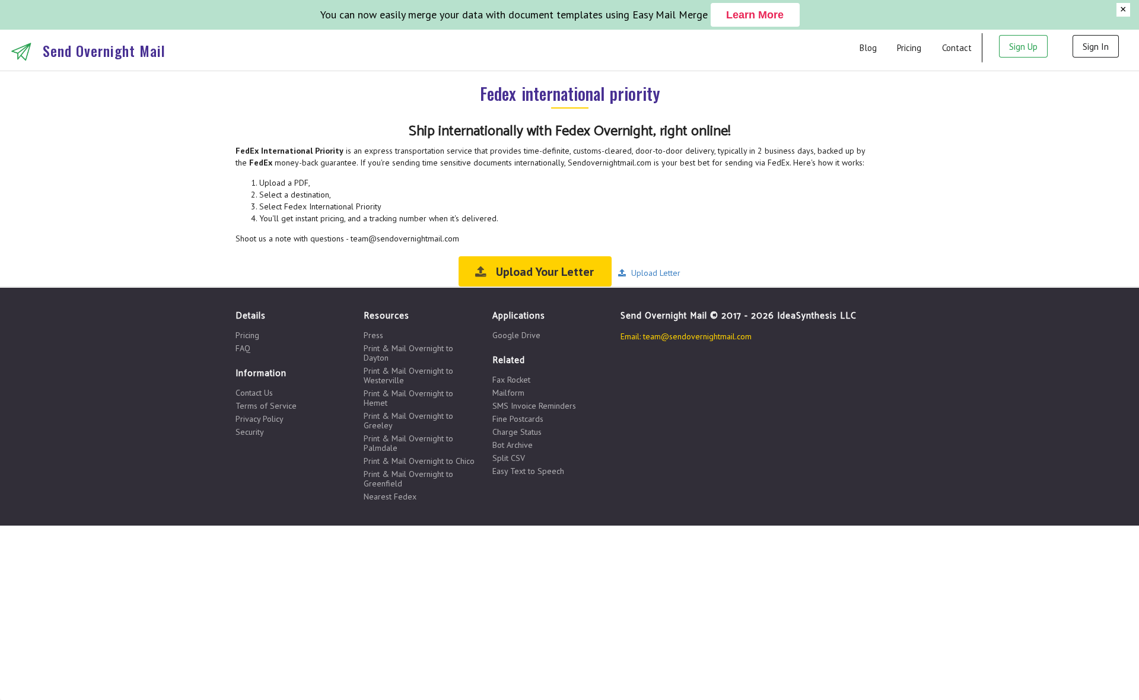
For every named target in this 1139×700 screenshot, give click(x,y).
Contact (957, 47)
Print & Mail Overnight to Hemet (408, 398)
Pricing (909, 47)
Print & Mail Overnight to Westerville (408, 375)
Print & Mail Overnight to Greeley (408, 421)
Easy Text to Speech (528, 471)
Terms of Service (266, 405)
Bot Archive (512, 445)
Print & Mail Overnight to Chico (419, 461)
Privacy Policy (260, 418)
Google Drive (516, 335)
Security (250, 432)
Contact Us (254, 393)
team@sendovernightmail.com (697, 336)
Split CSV (508, 458)
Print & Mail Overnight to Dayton (408, 353)
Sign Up (1023, 46)
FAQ (243, 348)
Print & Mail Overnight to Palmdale (408, 443)
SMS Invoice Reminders (534, 405)
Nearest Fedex (390, 496)
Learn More (755, 15)
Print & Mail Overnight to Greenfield (408, 479)
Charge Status (517, 432)
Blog (868, 47)
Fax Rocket (511, 380)
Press (373, 335)
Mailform (508, 392)
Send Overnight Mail (104, 50)
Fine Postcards (517, 418)
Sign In (1096, 46)
